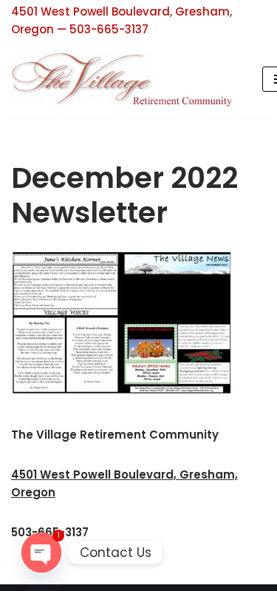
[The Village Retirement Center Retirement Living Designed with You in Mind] (125, 79)
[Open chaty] (41, 553)
